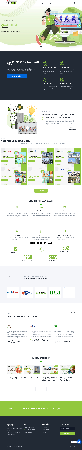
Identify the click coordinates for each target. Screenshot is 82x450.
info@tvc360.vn (12, 434)
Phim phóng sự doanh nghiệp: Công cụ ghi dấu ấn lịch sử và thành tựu (67, 378)
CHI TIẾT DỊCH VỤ (9, 35)
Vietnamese (10, 0)
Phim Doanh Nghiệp (29, 427)
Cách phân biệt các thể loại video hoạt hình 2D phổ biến (14, 378)
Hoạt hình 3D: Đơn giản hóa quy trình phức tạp (31, 378)
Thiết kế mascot (28, 432)
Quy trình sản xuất (47, 431)
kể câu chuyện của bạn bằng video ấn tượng (41, 409)
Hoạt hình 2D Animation (30, 429)
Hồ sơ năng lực (46, 429)
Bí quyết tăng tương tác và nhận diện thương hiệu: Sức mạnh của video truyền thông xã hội (49, 379)
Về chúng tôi (45, 427)
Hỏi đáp (44, 432)
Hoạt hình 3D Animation (30, 431)
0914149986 (12, 436)
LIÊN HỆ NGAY (12, 409)
